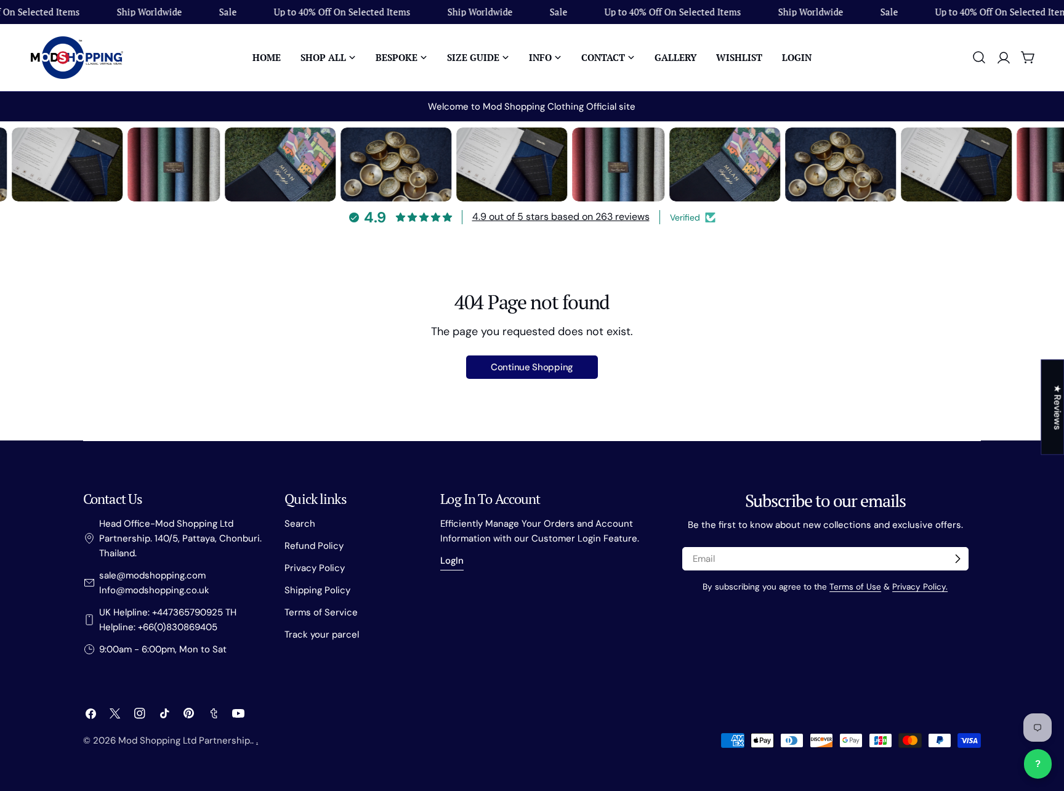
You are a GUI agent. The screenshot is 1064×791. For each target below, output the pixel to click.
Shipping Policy (317, 590)
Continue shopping (532, 367)
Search (299, 523)
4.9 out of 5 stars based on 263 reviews (561, 216)
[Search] (979, 57)
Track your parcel (321, 634)
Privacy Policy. (920, 587)
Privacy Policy (314, 568)
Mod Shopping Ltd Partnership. (185, 740)
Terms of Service (321, 612)
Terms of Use (855, 587)
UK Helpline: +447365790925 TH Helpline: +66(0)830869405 (167, 619)
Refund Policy (314, 546)
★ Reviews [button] (1057, 406)
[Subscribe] (957, 559)
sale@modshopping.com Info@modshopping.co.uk (154, 582)
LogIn (452, 560)
